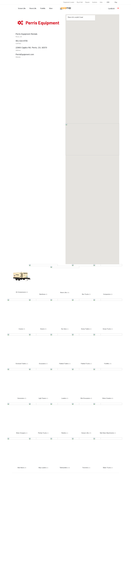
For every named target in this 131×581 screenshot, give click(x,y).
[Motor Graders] (107, 382)
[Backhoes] (43, 278)
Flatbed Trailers (64, 363)
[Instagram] (16, 2)
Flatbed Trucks (85, 363)
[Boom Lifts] (64, 276)
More (50, 8)
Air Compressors (21, 292)
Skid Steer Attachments (107, 433)
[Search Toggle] (13, 8)
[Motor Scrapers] (21, 417)
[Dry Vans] (64, 313)
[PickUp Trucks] (43, 417)
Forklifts (106, 363)
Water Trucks (107, 467)
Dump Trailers (85, 329)
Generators (21, 398)
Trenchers (85, 467)
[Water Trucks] (107, 452)
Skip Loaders (42, 467)
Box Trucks (85, 294)
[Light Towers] (43, 382)
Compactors (107, 294)
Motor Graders (107, 398)
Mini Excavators (86, 398)
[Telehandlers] (64, 452)
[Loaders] (64, 382)
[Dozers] (43, 313)
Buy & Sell (79, 2)
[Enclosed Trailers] (21, 348)
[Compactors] (107, 278)
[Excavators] (43, 348)
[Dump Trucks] (107, 313)
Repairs (87, 2)
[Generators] (21, 382)
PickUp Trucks (42, 433)
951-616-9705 (22, 41)
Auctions (94, 2)
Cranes (21, 329)
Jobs (101, 2)
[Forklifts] (107, 348)
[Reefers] (64, 417)
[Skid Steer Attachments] (107, 417)
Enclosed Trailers (21, 363)
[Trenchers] (86, 452)
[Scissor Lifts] (86, 417)
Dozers (42, 329)
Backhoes (42, 294)
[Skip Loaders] (43, 452)
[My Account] (103, 8)
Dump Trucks (107, 329)
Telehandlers (64, 467)
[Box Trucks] (86, 278)
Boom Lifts (33, 8)
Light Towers (43, 398)
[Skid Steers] (21, 452)
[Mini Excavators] (86, 382)
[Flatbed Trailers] (64, 348)
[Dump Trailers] (86, 313)
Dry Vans (64, 329)
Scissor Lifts (85, 433)
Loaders (64, 398)
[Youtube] (12, 2)
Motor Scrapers (21, 433)
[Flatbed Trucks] (86, 348)
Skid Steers (21, 467)
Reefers (64, 433)
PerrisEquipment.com (25, 54)
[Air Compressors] (22, 276)
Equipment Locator (68, 2)
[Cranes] (21, 313)
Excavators (42, 363)
